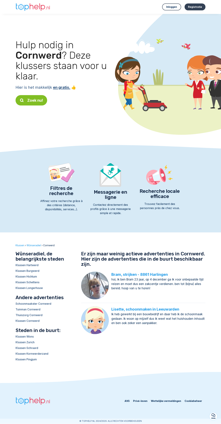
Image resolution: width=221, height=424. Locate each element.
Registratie (195, 6)
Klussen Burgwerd (27, 271)
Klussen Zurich (25, 342)
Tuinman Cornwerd (28, 309)
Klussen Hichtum (26, 276)
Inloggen (171, 6)
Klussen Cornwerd (28, 320)
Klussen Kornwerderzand (32, 353)
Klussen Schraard (27, 348)
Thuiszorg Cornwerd (29, 315)
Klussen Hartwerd (27, 265)
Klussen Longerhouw (29, 288)
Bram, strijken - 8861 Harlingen (139, 274)
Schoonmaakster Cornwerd (33, 303)
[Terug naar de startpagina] (33, 7)
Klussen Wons (25, 336)
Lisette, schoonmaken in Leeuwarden (145, 309)
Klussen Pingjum (26, 359)
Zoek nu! (35, 100)
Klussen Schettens (27, 282)
